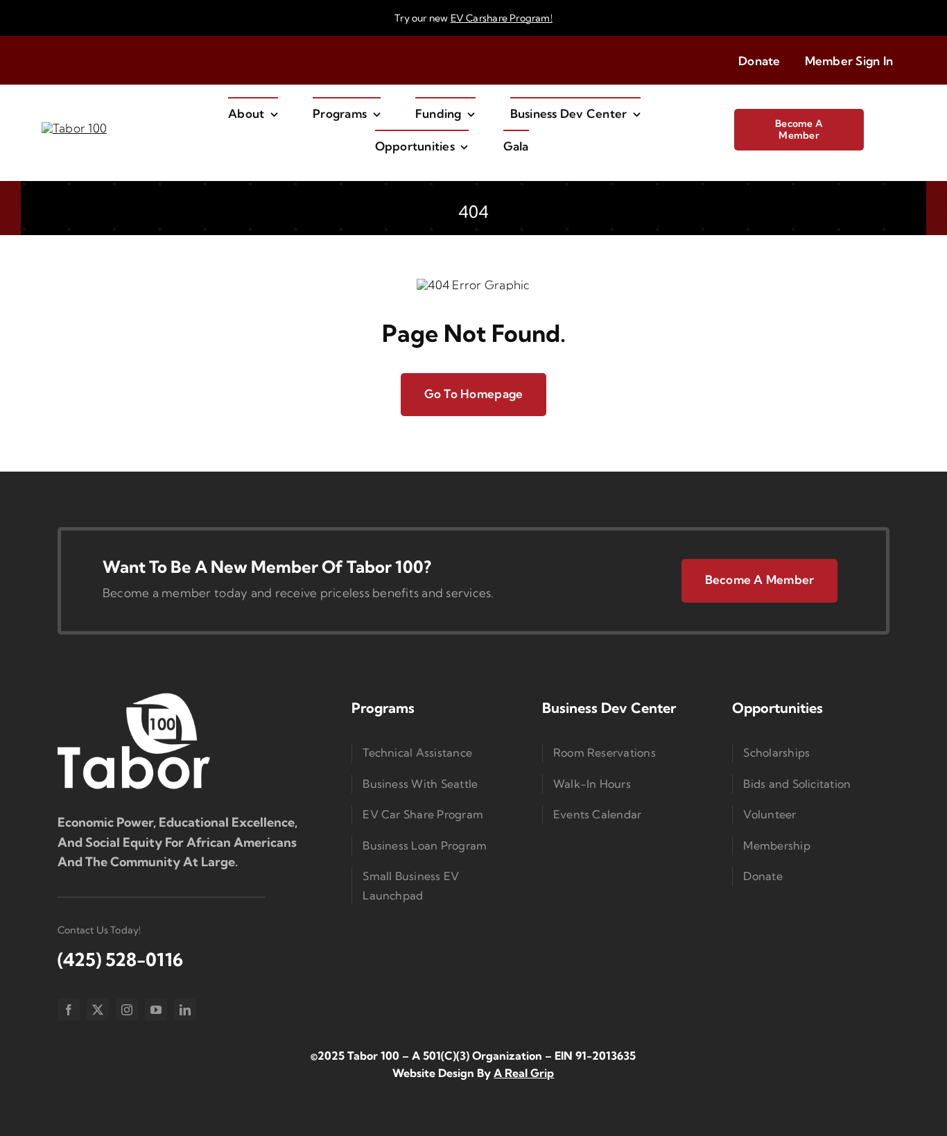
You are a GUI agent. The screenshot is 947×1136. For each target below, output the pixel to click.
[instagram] (127, 1010)
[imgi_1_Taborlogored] (74, 128)
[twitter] (98, 1010)
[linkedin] (185, 1010)
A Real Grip (524, 1073)
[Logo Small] (134, 696)
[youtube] (156, 1010)
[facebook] (69, 1010)
